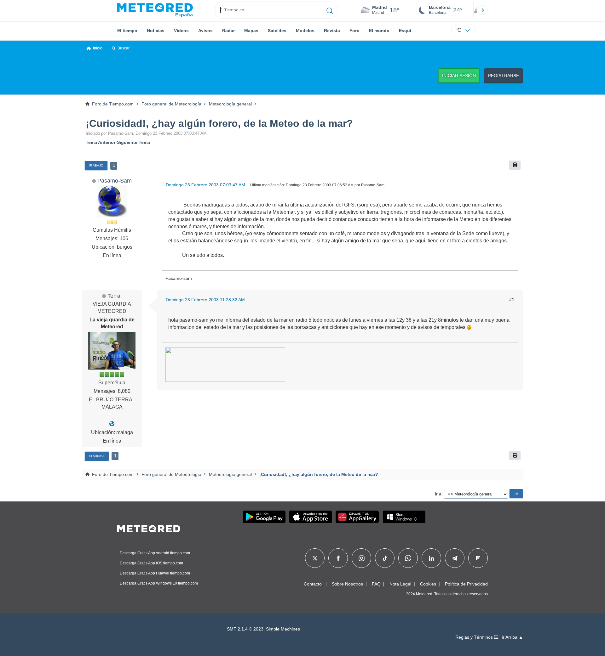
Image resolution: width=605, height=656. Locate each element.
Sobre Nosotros (347, 583)
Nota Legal (400, 583)
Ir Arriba (97, 456)
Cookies (428, 583)
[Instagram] (362, 558)
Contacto (313, 583)
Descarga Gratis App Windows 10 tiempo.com (159, 583)
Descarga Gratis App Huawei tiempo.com (155, 573)
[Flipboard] (478, 558)
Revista (332, 30)
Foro (354, 30)
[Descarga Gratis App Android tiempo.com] (264, 517)
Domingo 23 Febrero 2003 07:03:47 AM (205, 184)
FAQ (376, 583)
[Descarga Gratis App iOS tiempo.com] (310, 517)
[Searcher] (329, 10)
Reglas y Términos (474, 637)
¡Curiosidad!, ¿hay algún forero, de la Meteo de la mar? (219, 123)
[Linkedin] (431, 558)
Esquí (405, 30)
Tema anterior (100, 142)
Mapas (251, 30)
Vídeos (181, 30)
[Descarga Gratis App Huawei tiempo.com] (357, 517)
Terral (114, 295)
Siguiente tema (133, 142)
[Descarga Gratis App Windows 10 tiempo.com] (404, 517)
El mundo (379, 30)
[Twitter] (315, 558)
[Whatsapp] (408, 558)
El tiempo (127, 30)
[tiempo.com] (155, 10)
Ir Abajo (96, 165)
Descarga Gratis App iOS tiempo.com (151, 563)
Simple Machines (283, 629)
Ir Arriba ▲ (512, 637)
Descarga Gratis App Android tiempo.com (155, 553)
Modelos (305, 30)
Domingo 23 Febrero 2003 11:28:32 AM (205, 299)
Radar (228, 30)
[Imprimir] (515, 165)
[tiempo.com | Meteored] (148, 527)
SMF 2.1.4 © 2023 (245, 629)
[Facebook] (338, 558)
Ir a (438, 493)
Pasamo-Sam (114, 180)
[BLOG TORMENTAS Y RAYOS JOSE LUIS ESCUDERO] (111, 423)
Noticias (155, 30)
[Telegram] (454, 558)
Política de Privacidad (466, 583)
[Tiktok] (385, 558)
